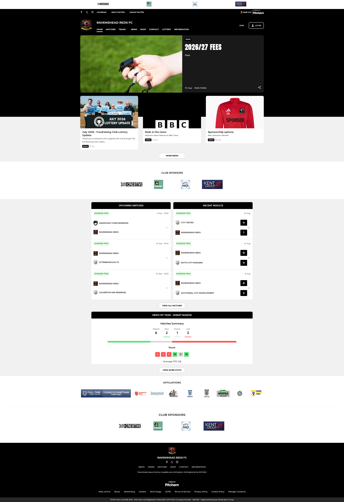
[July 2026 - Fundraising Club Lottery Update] (109, 112)
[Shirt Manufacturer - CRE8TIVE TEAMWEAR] (103, 4)
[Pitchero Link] (258, 13)
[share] (259, 88)
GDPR (168, 491)
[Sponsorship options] (235, 112)
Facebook (102, 12)
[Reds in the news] (172, 112)
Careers (142, 491)
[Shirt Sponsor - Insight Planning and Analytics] (195, 4)
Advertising (129, 491)
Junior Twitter (137, 12)
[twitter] (87, 12)
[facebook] (81, 12)
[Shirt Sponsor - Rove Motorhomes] (149, 4)
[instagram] (92, 12)
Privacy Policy (201, 491)
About (117, 491)
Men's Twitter (118, 12)
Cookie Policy (217, 491)
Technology (155, 491)
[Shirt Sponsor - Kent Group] (240, 4)
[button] (99, 29)
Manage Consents (237, 491)
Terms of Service (183, 491)
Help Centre (104, 491)
